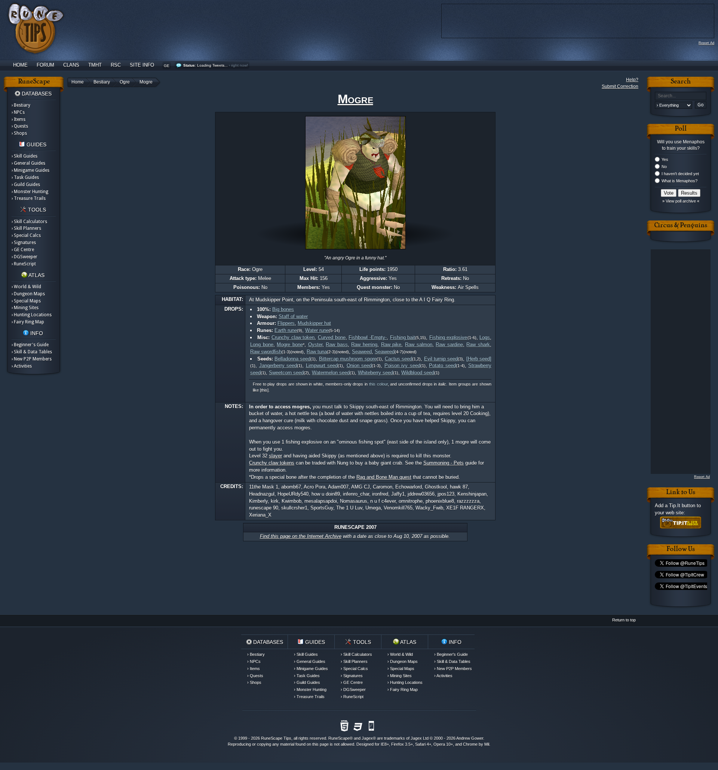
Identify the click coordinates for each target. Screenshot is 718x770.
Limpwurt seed (322, 365)
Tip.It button (682, 505)
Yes (665, 159)
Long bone (261, 344)
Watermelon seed (331, 372)
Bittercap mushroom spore (348, 359)
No (664, 166)
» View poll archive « (680, 201)
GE (166, 66)
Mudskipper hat (314, 323)
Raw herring (364, 344)
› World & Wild (26, 286)
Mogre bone (290, 344)
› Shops (19, 133)
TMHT (95, 65)
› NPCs (18, 112)
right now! (239, 65)
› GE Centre (23, 249)
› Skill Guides (24, 156)
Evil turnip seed (441, 359)
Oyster (315, 344)
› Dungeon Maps (28, 293)
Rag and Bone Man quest (383, 477)
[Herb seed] (478, 359)
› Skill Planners (26, 228)
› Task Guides (25, 177)
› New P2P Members (32, 359)
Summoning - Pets (443, 463)
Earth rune (285, 330)
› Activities (22, 366)
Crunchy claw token (292, 337)
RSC (116, 65)
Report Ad (706, 43)
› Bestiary (21, 105)
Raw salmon (418, 344)
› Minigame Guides (30, 170)
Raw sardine (449, 344)
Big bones (283, 309)
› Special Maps (26, 301)
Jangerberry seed (278, 365)
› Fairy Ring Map (28, 322)
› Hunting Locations (32, 314)
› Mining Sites (25, 307)
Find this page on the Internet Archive (300, 536)
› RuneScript (24, 264)
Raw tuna (317, 351)
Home (20, 65)
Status (189, 65)
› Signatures (24, 242)
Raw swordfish (266, 351)
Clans (71, 65)
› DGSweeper (24, 256)
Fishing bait (402, 337)
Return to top (624, 620)
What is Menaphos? (679, 181)
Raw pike (391, 344)
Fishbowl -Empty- (368, 337)
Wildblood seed (417, 372)
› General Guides (28, 163)
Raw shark (478, 344)
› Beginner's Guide (30, 344)
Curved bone (332, 337)
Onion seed (359, 365)
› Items (18, 119)
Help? (632, 79)
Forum (45, 65)
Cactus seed (398, 359)
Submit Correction (620, 86)
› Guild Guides (26, 184)
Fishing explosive (448, 337)
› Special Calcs (26, 235)
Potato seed (442, 365)
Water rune (317, 330)
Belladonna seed (292, 359)
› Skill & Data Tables (32, 351)
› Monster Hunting (30, 191)
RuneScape (339, 738)
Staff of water (293, 316)
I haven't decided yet (680, 173)
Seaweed (362, 351)
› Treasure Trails (29, 198)
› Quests (20, 126)
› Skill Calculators (29, 221)
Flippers (286, 323)
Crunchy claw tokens (271, 463)
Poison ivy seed (402, 365)
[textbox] (680, 96)
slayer (275, 456)
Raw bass (337, 344)
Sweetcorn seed (286, 372)
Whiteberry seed (375, 372)
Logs (484, 337)
